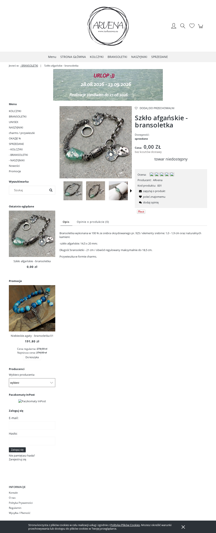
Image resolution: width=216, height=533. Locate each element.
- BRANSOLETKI (18, 155)
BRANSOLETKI (18, 116)
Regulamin (15, 508)
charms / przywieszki (22, 133)
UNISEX (13, 122)
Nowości (14, 166)
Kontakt (13, 492)
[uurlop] (108, 84)
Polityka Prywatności (21, 503)
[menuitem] (52, 57)
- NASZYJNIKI (17, 160)
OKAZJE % (15, 138)
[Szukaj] (51, 190)
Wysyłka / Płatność (19, 513)
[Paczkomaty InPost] (32, 401)
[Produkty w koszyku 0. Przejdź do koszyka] (201, 28)
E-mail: (14, 418)
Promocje (15, 171)
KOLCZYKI (15, 111)
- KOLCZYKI (16, 149)
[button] (131, 190)
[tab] (66, 222)
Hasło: (13, 433)
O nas (12, 498)
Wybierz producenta (21, 374)
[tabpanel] (133, 244)
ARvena (157, 180)
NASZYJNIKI (16, 127)
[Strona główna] (108, 26)
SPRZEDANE (16, 144)
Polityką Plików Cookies (125, 525)
